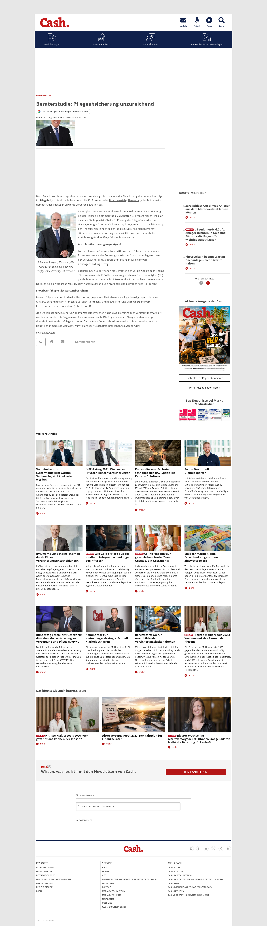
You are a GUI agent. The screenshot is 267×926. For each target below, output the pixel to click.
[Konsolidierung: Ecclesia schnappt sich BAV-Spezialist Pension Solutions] (158, 453)
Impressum (108, 883)
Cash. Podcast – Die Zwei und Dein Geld (189, 895)
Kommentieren (85, 342)
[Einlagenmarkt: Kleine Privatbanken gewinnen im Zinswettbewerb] (207, 538)
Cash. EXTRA (174, 867)
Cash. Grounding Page (114, 906)
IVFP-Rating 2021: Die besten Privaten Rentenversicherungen (108, 470)
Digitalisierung (44, 883)
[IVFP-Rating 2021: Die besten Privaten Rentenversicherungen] (109, 453)
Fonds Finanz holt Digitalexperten (196, 470)
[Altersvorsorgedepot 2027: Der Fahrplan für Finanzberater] (133, 714)
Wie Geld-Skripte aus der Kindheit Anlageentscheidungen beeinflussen (108, 557)
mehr (192, 217)
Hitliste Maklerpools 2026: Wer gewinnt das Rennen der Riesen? (207, 638)
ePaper (105, 871)
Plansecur (133, 200)
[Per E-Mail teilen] (62, 342)
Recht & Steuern (44, 887)
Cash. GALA (174, 883)
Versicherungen (52, 44)
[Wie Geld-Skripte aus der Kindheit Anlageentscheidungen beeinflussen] (109, 538)
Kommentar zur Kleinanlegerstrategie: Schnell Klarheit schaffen (107, 638)
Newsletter (108, 899)
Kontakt (106, 887)
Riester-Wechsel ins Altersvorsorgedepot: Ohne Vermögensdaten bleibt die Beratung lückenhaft (199, 739)
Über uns (107, 902)
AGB (104, 875)
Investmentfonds (101, 44)
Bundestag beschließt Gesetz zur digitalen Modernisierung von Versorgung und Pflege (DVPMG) (59, 638)
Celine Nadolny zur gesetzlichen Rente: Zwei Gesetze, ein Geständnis (153, 557)
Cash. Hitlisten (176, 891)
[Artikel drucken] (51, 342)
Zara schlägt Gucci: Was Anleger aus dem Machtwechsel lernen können (207, 209)
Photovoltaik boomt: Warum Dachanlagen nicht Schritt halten (205, 260)
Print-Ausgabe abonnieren (204, 387)
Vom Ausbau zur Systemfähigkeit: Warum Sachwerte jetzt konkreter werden (54, 474)
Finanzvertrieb (117, 200)
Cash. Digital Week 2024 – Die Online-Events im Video (195, 879)
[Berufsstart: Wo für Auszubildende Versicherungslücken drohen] (158, 619)
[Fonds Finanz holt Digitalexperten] (207, 453)
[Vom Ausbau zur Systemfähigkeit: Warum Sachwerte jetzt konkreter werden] (59, 453)
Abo (104, 867)
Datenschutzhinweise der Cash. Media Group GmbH (129, 879)
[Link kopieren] (41, 342)
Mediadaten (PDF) (111, 895)
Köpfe (39, 891)
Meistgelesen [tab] (199, 192)
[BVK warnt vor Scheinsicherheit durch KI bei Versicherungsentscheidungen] (59, 538)
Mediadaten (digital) (113, 891)
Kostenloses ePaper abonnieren (204, 378)
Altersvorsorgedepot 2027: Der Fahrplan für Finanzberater (132, 737)
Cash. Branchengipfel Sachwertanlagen (190, 887)
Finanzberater (150, 44)
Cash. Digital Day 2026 (179, 875)
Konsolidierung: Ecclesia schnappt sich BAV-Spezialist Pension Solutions (155, 472)
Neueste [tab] (184, 192)
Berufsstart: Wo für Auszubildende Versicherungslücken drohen (155, 638)
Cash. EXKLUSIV (175, 871)
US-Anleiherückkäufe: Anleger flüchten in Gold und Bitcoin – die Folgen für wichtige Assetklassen (205, 234)
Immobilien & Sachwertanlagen (207, 44)
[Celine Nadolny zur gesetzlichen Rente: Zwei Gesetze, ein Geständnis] (158, 538)
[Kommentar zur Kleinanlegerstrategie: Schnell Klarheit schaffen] (109, 619)
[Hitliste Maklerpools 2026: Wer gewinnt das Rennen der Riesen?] (207, 619)
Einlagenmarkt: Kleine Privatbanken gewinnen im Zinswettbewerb (203, 557)
